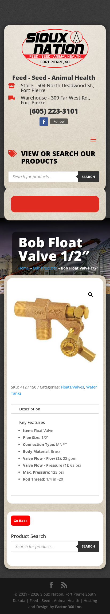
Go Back (21, 520)
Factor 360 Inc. (68, 606)
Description (29, 408)
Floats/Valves (72, 387)
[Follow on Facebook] (44, 121)
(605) (37, 111)
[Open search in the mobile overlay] (53, 176)
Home (23, 268)
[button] (90, 294)
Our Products (45, 268)
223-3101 (62, 111)
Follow (59, 121)
